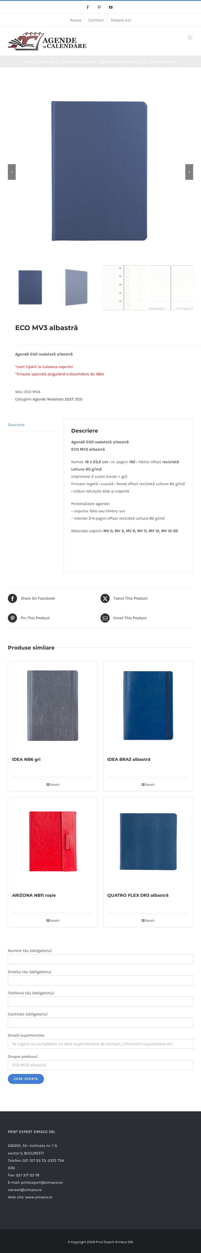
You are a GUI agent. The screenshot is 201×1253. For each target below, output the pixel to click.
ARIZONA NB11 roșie (34, 895)
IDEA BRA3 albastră (128, 759)
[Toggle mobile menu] (190, 37)
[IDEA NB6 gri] (53, 705)
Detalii (55, 784)
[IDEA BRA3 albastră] (148, 705)
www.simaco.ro (38, 1197)
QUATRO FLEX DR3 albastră (138, 895)
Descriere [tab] (16, 424)
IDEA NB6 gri (26, 759)
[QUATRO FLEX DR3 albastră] (148, 841)
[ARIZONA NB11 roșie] (53, 841)
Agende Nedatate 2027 (53, 399)
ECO (78, 399)
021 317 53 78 (27, 1175)
